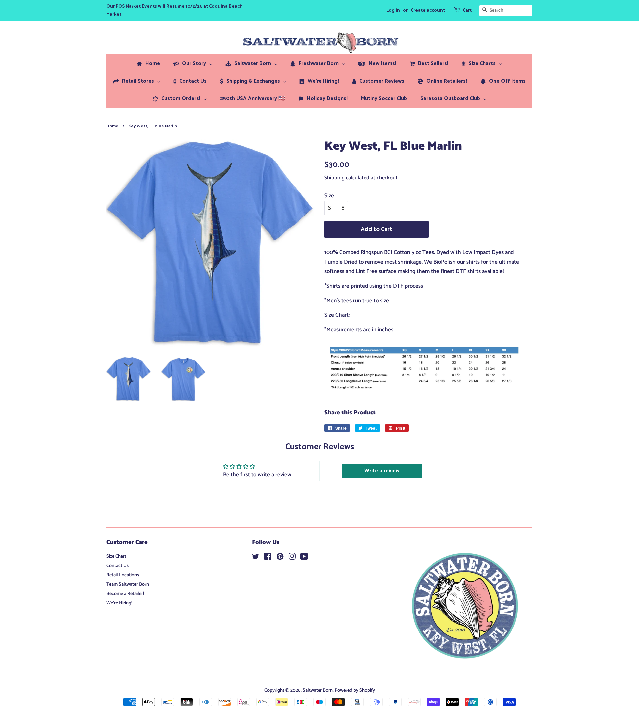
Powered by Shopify (355, 690)
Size (329, 195)
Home (112, 126)
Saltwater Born (318, 690)
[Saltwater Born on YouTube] (304, 558)
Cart (467, 10)
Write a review (381, 470)
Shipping (334, 177)
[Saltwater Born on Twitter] (255, 558)
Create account (428, 10)
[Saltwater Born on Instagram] (292, 558)
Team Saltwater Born (127, 584)
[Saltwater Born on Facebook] (268, 558)
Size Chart (116, 556)
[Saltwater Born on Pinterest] (280, 558)
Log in (393, 10)
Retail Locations (122, 575)
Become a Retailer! (125, 594)
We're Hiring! (119, 603)
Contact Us (117, 566)
